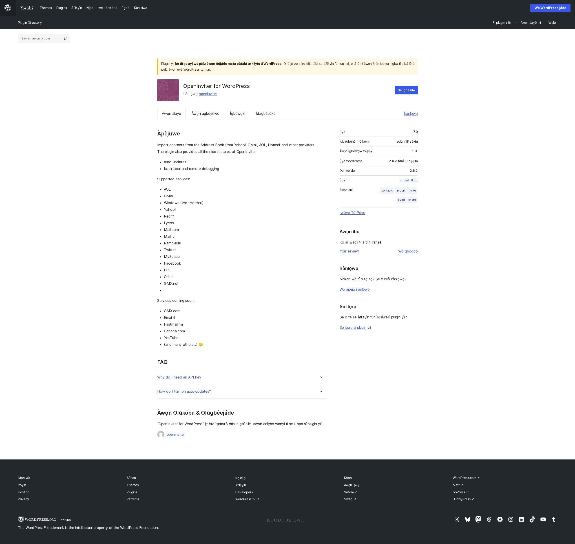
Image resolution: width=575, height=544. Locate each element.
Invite (412, 190)
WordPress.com (466, 478)
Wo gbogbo (408, 251)
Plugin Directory (30, 22)
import (400, 190)
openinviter (208, 93)
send (401, 199)
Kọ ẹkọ (240, 478)
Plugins (132, 492)
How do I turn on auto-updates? (184, 391)
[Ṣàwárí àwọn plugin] (65, 38)
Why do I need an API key (179, 377)
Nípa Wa (24, 478)
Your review (349, 251)
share (412, 199)
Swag (350, 499)
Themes (133, 485)
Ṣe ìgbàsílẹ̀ (406, 90)
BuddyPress (464, 499)
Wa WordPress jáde (550, 8)
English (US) (409, 180)
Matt (458, 485)
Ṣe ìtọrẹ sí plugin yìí (355, 327)
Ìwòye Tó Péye (352, 212)
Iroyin (22, 485)
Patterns (133, 499)
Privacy (23, 499)
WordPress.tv (247, 499)
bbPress (461, 492)
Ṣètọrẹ (351, 492)
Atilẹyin (240, 485)
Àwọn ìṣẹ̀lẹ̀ (351, 485)
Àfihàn (131, 478)
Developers (244, 492)
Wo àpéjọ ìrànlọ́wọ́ (355, 289)
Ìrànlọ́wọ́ (411, 113)
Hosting (23, 492)
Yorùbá (66, 520)
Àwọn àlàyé (171, 113)
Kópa (348, 478)
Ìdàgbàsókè (266, 113)
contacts (387, 190)
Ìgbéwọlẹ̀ (237, 113)
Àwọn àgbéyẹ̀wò (205, 113)
